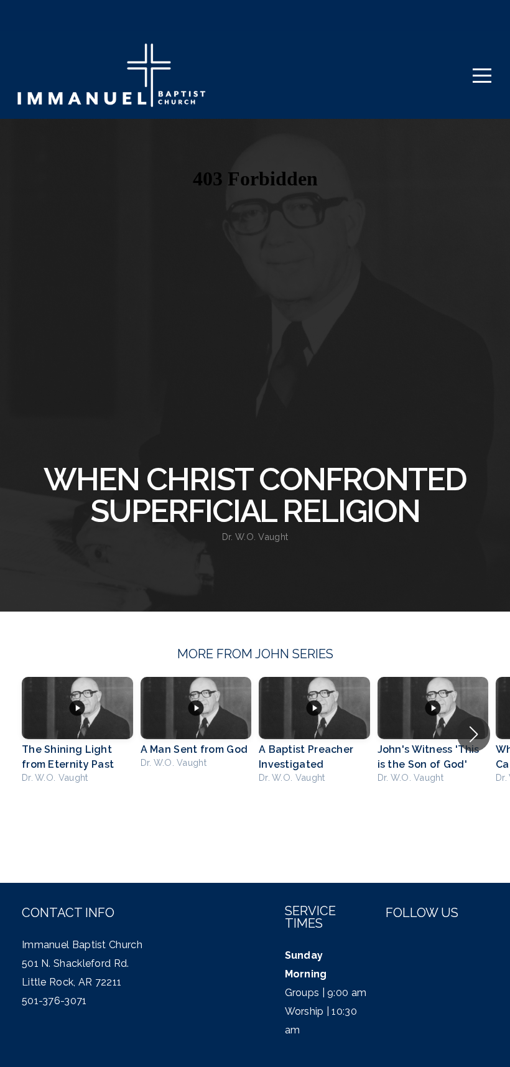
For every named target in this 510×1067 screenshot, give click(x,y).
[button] (473, 734)
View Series (255, 826)
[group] (77, 734)
